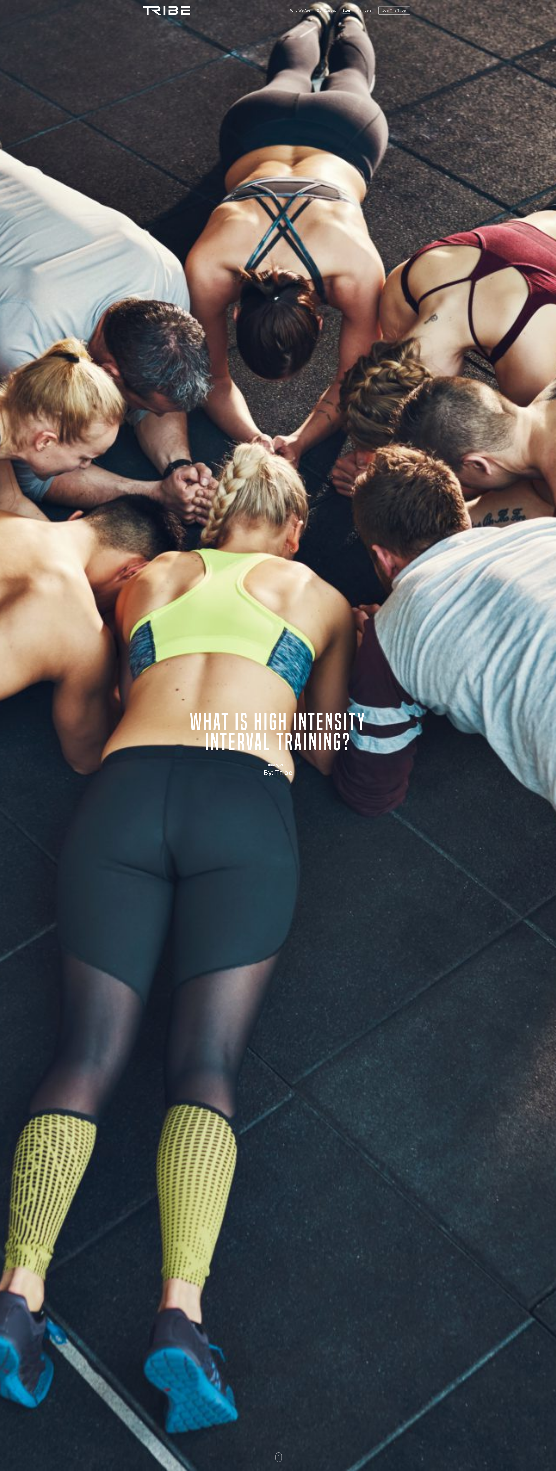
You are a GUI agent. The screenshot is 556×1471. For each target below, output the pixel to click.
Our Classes (326, 10)
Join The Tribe (394, 10)
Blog (346, 10)
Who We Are (300, 10)
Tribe (284, 771)
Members (364, 10)
